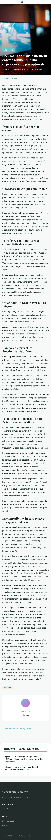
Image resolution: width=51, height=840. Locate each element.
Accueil (5, 79)
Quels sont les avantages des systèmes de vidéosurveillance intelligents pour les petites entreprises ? (24, 759)
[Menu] (30, 2)
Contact (5, 825)
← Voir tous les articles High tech (16, 729)
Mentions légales (8, 821)
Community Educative (15, 791)
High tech (8, 50)
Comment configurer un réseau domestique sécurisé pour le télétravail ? (23, 768)
